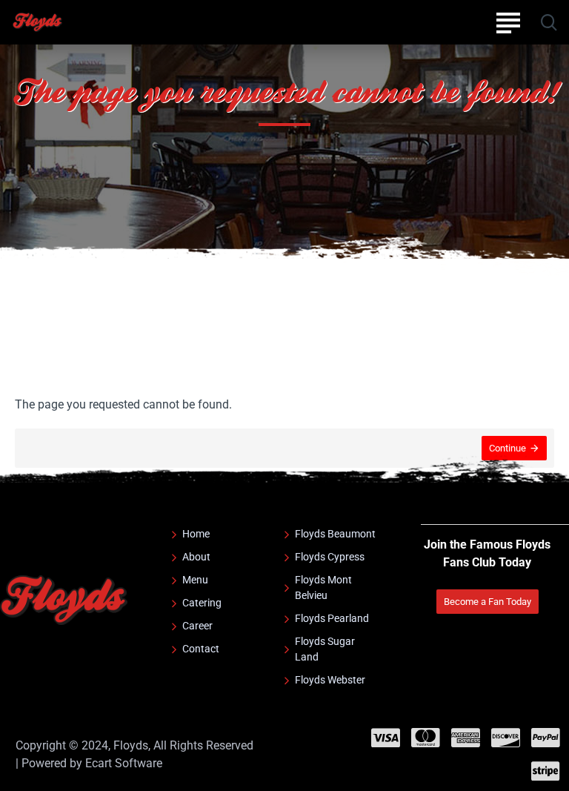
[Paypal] (545, 738)
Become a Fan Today (487, 601)
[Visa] (385, 738)
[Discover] (505, 738)
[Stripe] (545, 771)
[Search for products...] (548, 22)
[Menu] (508, 22)
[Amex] (465, 738)
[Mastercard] (425, 738)
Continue (507, 448)
